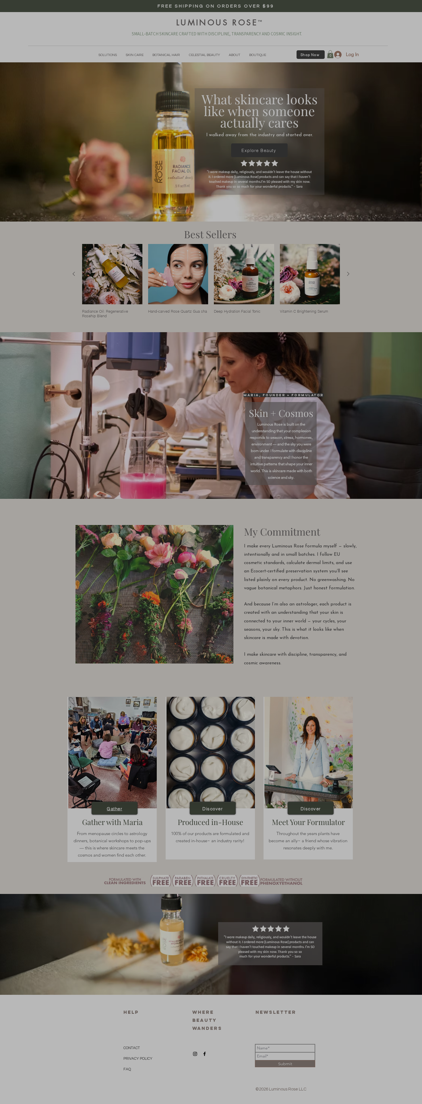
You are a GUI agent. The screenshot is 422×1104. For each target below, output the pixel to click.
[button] (154, 1048)
